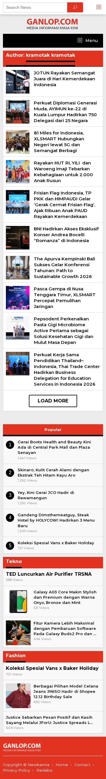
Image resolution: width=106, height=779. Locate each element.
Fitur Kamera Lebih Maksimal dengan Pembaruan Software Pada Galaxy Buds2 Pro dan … (65, 628)
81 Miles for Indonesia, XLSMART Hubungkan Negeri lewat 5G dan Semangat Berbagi (59, 141)
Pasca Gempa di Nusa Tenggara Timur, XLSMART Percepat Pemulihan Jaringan (65, 297)
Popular (53, 429)
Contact (82, 764)
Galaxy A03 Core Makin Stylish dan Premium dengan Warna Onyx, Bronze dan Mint (65, 597)
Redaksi (44, 770)
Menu (91, 40)
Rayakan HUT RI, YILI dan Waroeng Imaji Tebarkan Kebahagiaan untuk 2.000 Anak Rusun (63, 171)
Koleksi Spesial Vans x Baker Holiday (56, 542)
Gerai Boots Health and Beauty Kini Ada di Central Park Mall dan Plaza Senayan (54, 447)
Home (62, 764)
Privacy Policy (16, 770)
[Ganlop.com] (53, 23)
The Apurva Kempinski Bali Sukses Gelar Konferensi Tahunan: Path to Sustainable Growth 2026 (64, 267)
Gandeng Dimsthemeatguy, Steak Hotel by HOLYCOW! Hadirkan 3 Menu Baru (56, 520)
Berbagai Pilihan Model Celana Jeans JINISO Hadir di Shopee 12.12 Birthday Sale (66, 691)
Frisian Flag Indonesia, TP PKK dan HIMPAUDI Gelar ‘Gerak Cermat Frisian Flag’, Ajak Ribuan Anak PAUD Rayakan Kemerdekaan (64, 204)
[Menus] (100, 7)
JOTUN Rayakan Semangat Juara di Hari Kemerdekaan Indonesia (64, 78)
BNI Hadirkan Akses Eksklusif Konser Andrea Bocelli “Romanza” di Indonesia (66, 234)
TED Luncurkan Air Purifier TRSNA (49, 574)
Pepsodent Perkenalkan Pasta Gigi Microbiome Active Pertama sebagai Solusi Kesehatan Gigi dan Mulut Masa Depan (63, 330)
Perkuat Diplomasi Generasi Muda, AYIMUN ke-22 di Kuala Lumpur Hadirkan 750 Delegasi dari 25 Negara (65, 111)
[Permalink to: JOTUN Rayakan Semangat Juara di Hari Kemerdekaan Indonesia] (17, 81)
